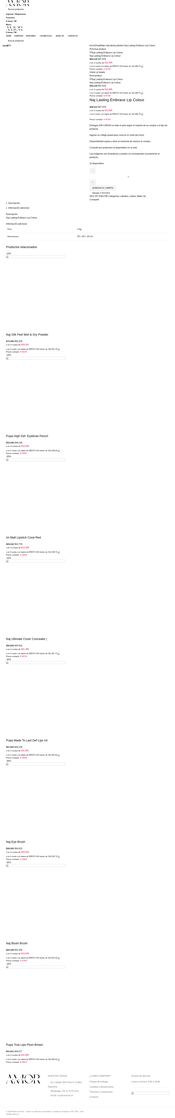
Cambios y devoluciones (101, 1087)
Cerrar (5, 46)
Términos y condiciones (101, 1092)
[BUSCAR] (165, 9)
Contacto (94, 1097)
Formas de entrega (99, 1082)
